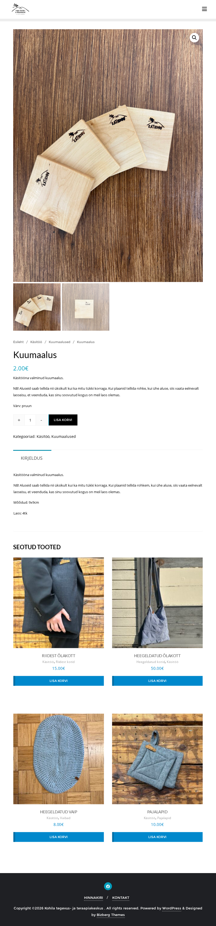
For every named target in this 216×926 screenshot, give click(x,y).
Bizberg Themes (111, 915)
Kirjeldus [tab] (31, 458)
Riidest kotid (65, 662)
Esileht (18, 342)
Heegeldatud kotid (150, 662)
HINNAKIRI (93, 897)
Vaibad (65, 818)
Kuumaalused (59, 342)
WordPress (171, 908)
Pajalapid (164, 818)
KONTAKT (120, 897)
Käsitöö (36, 342)
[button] (194, 37)
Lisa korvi (63, 420)
